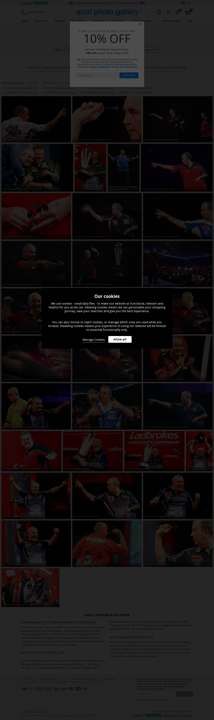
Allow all (120, 339)
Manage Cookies (94, 340)
